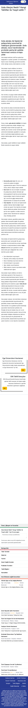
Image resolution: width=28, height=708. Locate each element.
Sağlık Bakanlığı (14, 686)
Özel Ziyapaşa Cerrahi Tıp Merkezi (11, 664)
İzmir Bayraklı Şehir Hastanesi (10, 611)
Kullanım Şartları (9, 678)
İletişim (8, 683)
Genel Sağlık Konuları (7, 562)
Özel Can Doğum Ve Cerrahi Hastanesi (12, 618)
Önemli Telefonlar (10, 681)
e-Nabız (23, 686)
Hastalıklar (4, 572)
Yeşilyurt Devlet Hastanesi (9, 626)
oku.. (23, 370)
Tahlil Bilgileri (5, 569)
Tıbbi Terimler (5, 551)
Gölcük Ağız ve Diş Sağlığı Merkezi (11, 580)
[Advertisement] (14, 26)
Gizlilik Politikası (21, 678)
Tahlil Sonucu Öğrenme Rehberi (12, 2)
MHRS (24, 683)
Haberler (3, 555)
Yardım (3, 558)
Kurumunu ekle (22, 681)
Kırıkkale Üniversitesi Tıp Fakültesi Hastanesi (11, 635)
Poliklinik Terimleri (6, 565)
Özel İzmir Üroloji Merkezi (9, 670)
